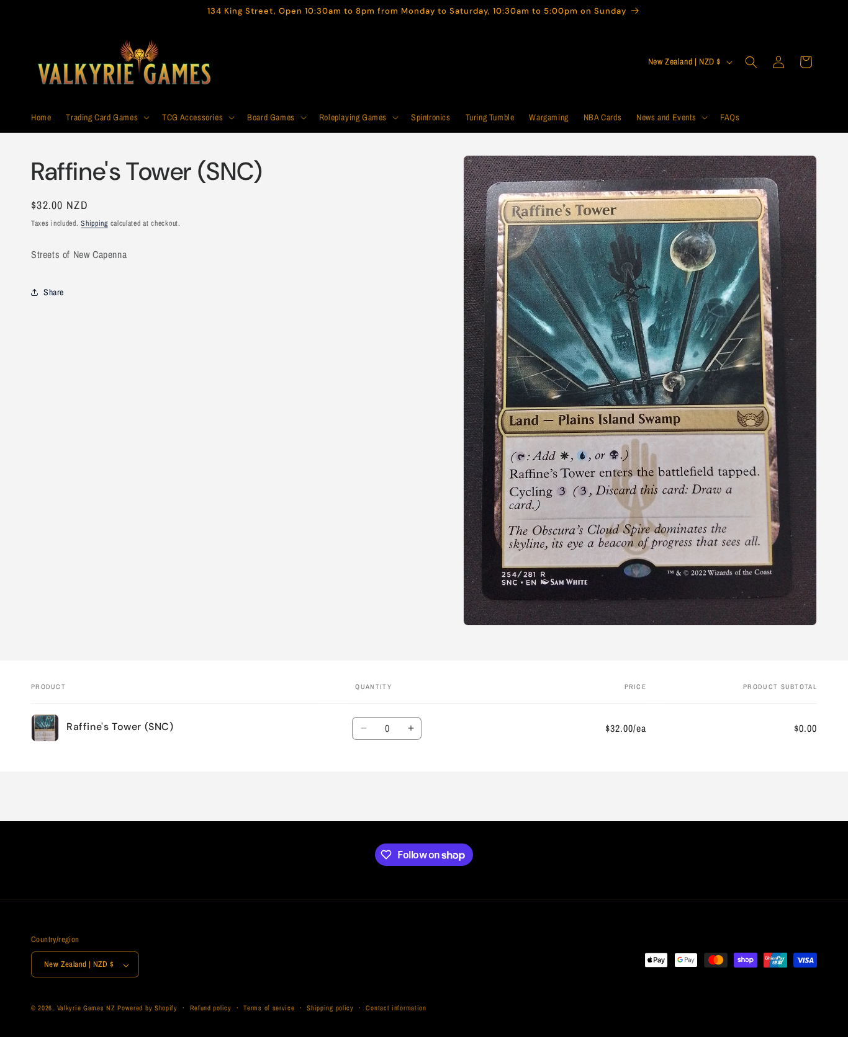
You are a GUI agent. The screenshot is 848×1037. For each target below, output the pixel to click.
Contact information (396, 1008)
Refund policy (211, 1008)
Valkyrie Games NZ (86, 1008)
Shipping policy (330, 1008)
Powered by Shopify (147, 1008)
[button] (106, 117)
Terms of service (268, 1008)
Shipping (94, 223)
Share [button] (53, 291)
